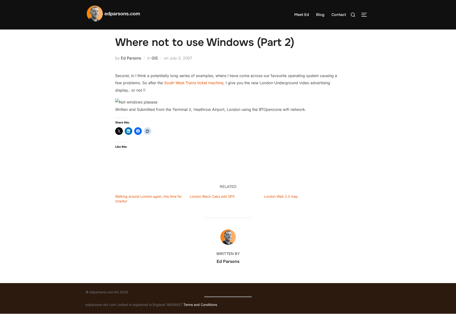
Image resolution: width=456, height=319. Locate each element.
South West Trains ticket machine (193, 82)
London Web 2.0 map (281, 196)
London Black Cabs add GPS (212, 196)
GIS (155, 58)
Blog (320, 14)
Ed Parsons (131, 58)
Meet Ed (301, 14)
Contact (339, 14)
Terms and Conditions (200, 305)
